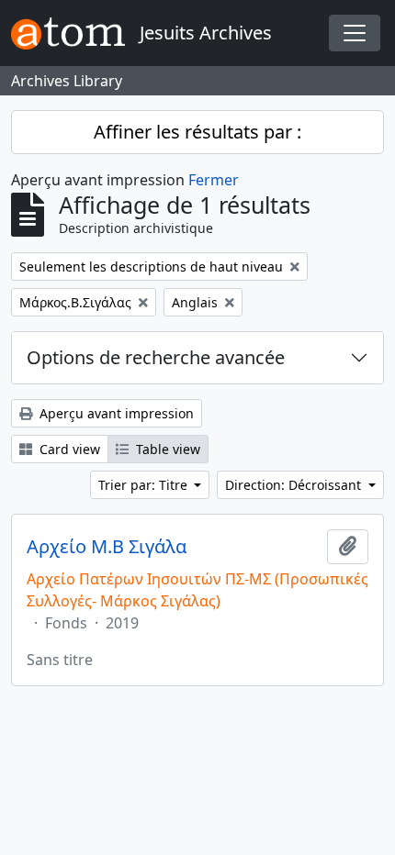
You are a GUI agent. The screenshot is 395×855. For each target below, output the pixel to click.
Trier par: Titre (144, 485)
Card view (68, 449)
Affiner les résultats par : (197, 131)
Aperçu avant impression (115, 413)
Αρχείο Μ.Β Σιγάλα (106, 547)
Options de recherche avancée (156, 357)
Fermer (213, 180)
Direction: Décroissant (295, 485)
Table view (166, 449)
